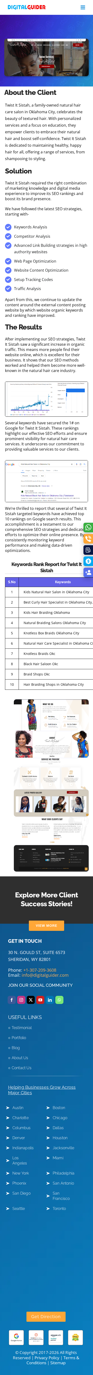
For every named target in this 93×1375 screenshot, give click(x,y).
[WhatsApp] (88, 527)
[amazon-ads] (55, 1332)
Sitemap (58, 1362)
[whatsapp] (59, 1000)
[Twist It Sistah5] (51, 732)
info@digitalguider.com (45, 975)
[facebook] (12, 1000)
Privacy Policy (47, 1357)
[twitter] (31, 1000)
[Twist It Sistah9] (51, 847)
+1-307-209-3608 (39, 970)
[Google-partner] (16, 1332)
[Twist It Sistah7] (51, 791)
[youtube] (40, 1000)
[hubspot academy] (36, 1332)
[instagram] (21, 1000)
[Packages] (88, 561)
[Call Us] (88, 539)
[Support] (88, 572)
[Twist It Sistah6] (51, 759)
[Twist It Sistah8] (51, 818)
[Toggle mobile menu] (83, 7)
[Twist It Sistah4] (51, 701)
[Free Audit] (88, 550)
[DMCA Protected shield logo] (75, 1332)
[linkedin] (50, 1000)
